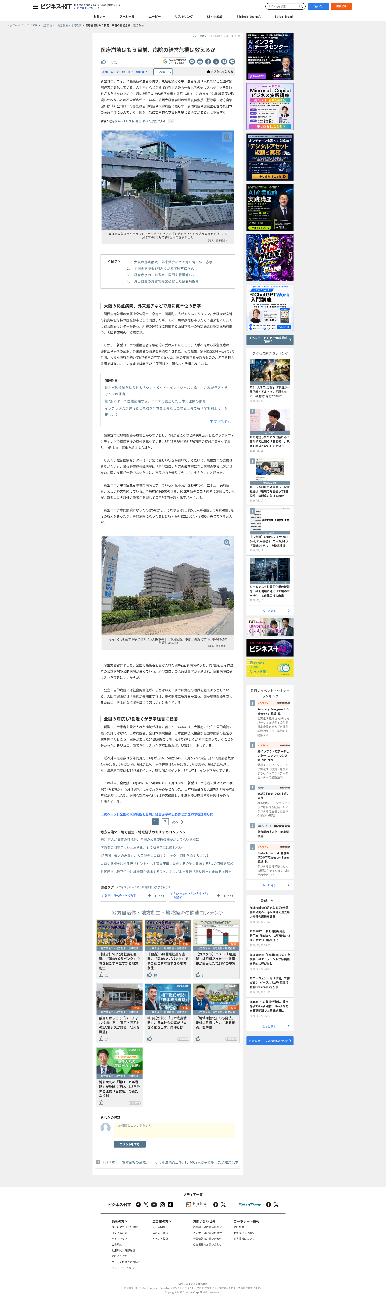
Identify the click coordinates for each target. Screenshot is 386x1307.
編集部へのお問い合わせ (207, 1227)
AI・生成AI (215, 16)
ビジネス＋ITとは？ (88, 8)
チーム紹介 (158, 1227)
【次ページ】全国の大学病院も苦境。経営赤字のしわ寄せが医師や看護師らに (157, 814)
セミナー (99, 16)
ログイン (319, 6)
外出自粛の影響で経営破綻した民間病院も (166, 281)
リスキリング (184, 16)
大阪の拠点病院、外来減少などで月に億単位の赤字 (173, 261)
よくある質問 (119, 1233)
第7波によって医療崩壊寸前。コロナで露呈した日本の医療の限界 (155, 401)
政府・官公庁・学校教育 (120, 895)
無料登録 (341, 6)
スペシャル (127, 16)
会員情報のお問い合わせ (207, 1238)
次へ (175, 821)
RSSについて (119, 1256)
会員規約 (117, 1244)
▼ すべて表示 (220, 421)
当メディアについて (123, 1268)
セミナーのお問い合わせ (207, 1233)
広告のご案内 (160, 1233)
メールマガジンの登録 (125, 1227)
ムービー (155, 16)
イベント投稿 (160, 1238)
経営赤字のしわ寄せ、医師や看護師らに (165, 274)
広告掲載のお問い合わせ (207, 1244)
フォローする (165, 71)
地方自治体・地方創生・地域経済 (126, 72)
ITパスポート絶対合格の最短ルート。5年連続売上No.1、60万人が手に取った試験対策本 (170, 1162)
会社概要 (239, 1227)
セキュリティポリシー (247, 1233)
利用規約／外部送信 (123, 1250)
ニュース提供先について (126, 1262)
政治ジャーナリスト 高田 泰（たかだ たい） (138, 121)
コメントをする (130, 1144)
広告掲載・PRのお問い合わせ (268, 1041)
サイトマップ (119, 1238)
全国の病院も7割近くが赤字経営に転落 (164, 268)
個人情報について (244, 1238)
